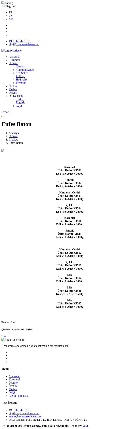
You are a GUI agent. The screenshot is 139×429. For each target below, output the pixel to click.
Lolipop (20, 76)
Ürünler (13, 63)
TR (10, 12)
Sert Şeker (22, 73)
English (20, 102)
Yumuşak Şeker (25, 69)
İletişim (13, 92)
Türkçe (20, 99)
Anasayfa (14, 56)
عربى (19, 105)
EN (11, 15)
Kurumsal (14, 59)
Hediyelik (21, 79)
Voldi (85, 425)
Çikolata (21, 66)
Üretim (13, 86)
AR (11, 18)
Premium (21, 82)
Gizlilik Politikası (18, 395)
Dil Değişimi (16, 95)
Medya (13, 89)
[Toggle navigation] (2, 116)
